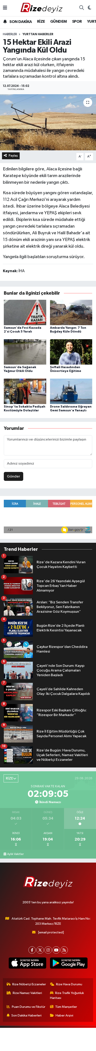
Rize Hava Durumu (69, 984)
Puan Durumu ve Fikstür (28, 1006)
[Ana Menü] (5, 8)
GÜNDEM (58, 22)
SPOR (77, 22)
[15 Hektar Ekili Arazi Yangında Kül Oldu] (48, 122)
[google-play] (68, 963)
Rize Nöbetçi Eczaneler (29, 984)
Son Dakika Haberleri (26, 1015)
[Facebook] (32, 950)
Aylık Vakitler (15, 854)
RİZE (41, 22)
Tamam (48, 1045)
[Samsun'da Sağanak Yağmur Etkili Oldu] (25, 352)
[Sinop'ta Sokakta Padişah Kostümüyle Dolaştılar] (25, 391)
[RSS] (64, 950)
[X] (40, 950)
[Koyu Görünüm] (89, 8)
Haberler (10, 34)
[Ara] (81, 8)
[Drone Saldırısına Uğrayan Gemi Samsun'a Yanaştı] (71, 391)
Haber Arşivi (64, 1015)
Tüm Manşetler (66, 1006)
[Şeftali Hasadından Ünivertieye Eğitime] (71, 352)
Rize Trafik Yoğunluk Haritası (67, 995)
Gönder (13, 476)
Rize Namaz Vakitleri (27, 993)
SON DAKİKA (20, 22)
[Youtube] (56, 950)
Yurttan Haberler (38, 34)
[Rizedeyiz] (42, 8)
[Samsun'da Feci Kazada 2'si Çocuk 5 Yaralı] (25, 312)
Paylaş (13, 155)
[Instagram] (48, 950)
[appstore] (27, 963)
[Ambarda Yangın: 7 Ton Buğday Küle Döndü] (71, 312)
